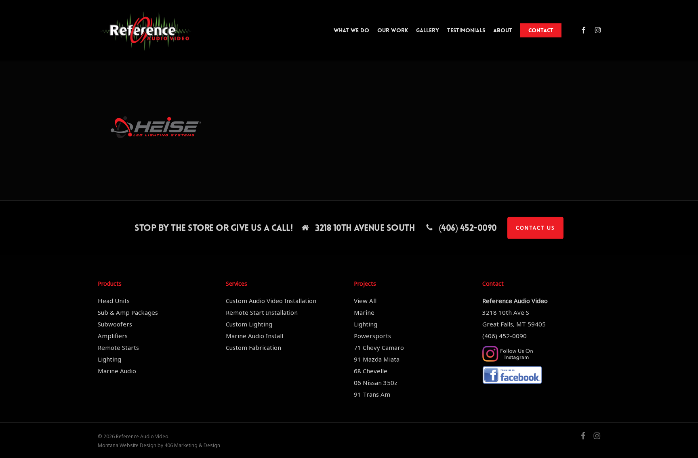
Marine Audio (117, 371)
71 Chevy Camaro (379, 347)
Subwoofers (115, 324)
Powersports (372, 336)
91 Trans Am (372, 394)
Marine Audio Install (254, 336)
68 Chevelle (370, 371)
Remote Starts (118, 347)
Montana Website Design (127, 445)
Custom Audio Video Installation (271, 301)
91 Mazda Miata (376, 359)
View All (365, 301)
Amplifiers (113, 336)
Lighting (109, 359)
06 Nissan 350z (375, 383)
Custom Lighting (249, 324)
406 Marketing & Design (192, 445)
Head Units (114, 301)
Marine (364, 312)
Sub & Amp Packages (128, 312)
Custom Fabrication (253, 347)
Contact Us (535, 227)
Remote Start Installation (262, 312)
